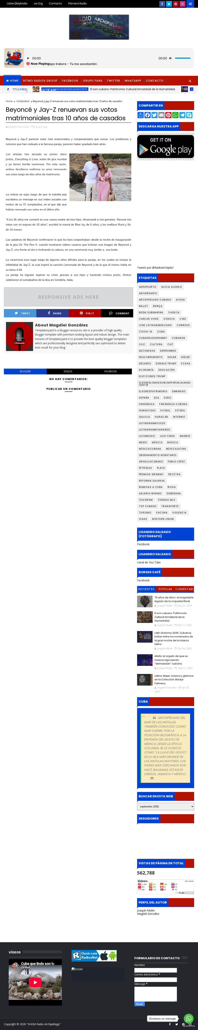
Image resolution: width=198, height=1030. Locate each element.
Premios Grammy (151, 474)
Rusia (172, 487)
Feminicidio (147, 410)
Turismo (145, 512)
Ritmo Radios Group (40, 81)
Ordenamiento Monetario (158, 455)
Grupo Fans (92, 81)
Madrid (185, 436)
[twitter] (169, 4)
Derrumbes (168, 350)
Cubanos (178, 338)
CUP (170, 344)
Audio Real (15, 90)
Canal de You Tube (149, 562)
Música (172, 442)
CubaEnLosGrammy (185, 89)
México (157, 442)
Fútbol (180, 410)
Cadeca (174, 312)
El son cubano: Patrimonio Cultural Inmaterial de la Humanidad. (170, 617)
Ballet (143, 306)
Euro (167, 397)
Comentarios (184, 589)
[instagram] (182, 4)
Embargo (179, 391)
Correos (183, 325)
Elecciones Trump (152, 376)
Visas (143, 519)
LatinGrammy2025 (152, 423)
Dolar (172, 357)
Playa (161, 468)
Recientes (146, 589)
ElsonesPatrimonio (153, 391)
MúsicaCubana (150, 448)
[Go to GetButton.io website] (189, 1026)
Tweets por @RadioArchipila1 (155, 267)
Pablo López (176, 461)
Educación (167, 370)
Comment (123, 313)
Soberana (173, 493)
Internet (179, 416)
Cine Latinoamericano (155, 325)
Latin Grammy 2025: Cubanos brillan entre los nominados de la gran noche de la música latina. (173, 638)
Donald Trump (166, 363)
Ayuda (180, 299)
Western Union (163, 519)
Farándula (147, 404)
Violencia (179, 512)
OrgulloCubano (151, 461)
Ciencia (169, 318)
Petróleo (145, 468)
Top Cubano (148, 506)
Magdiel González (148, 914)
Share (57, 313)
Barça (158, 306)
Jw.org (38, 3)
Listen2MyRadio (17, 3)
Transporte (170, 506)
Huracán (161, 416)
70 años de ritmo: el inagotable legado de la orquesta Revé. (174, 599)
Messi (143, 442)
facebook (110, 371)
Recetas (174, 474)
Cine (183, 318)
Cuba (161, 331)
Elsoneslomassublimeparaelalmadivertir (165, 384)
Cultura (156, 344)
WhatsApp (133, 81)
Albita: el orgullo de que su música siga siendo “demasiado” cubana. (171, 659)
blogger (25, 371)
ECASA (185, 363)
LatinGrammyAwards (154, 429)
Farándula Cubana (173, 404)
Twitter (113, 81)
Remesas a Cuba (151, 487)
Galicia (144, 416)
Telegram (146, 499)
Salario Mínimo (150, 493)
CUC (142, 344)
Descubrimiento (151, 357)
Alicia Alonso (171, 287)
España (144, 397)
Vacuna (161, 512)
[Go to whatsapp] (189, 1018)
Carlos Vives (149, 318)
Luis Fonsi (167, 436)
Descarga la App (42, 90)
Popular (165, 589)
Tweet (25, 313)
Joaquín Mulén (146, 910)
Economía (146, 370)
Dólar (185, 357)
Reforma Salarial (152, 480)
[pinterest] (176, 4)
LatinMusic (147, 436)
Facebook (70, 81)
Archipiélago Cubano (155, 299)
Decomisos (147, 350)
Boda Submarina (151, 312)
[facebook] (162, 4)
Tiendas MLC (167, 499)
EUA (156, 397)
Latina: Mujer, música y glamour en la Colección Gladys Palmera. (174, 679)
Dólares (145, 363)
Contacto (55, 3)
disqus (68, 371)
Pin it (90, 313)
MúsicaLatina (176, 448)
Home (14, 81)
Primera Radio (77, 3)
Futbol (165, 410)
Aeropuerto (147, 287)
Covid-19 (145, 331)
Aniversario (148, 293)
